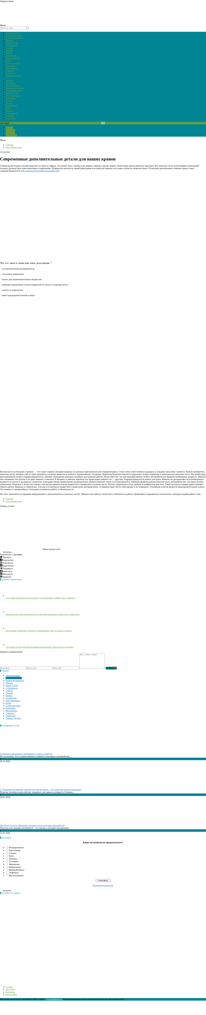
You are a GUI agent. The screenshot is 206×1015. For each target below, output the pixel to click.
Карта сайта (11, 135)
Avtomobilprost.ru (54, 999)
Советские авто (13, 63)
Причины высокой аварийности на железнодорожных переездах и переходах (43, 614)
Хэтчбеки (13, 861)
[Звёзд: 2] (63, 517)
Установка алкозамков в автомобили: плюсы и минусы (26, 754)
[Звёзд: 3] (105, 517)
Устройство (11, 55)
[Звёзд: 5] (21, 539)
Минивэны (14, 864)
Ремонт (9, 53)
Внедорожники (16, 847)
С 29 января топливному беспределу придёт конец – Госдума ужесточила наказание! (40, 789)
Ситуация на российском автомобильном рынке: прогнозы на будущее (39, 647)
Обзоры (9, 40)
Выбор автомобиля (15, 38)
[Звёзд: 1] (21, 517)
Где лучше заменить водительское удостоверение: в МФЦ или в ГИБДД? (40, 598)
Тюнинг (9, 50)
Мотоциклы (11, 68)
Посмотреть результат (103, 885)
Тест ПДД (10, 130)
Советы (9, 48)
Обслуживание (13, 58)
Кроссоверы (15, 850)
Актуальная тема (14, 35)
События (10, 71)
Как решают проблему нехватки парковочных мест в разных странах (39, 631)
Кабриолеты (15, 867)
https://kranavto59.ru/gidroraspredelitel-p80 (40, 171)
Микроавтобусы (16, 870)
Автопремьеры (13, 33)
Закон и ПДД (12, 43)
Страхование (12, 45)
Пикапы (13, 859)
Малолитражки (16, 875)
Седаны (12, 853)
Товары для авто (13, 76)
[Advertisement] (21, 938)
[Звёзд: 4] (147, 517)
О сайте (9, 128)
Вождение (10, 65)
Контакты (10, 133)
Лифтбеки (14, 872)
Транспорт (11, 73)
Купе (11, 856)
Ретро (8, 60)
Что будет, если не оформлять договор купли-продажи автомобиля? (32, 825)
